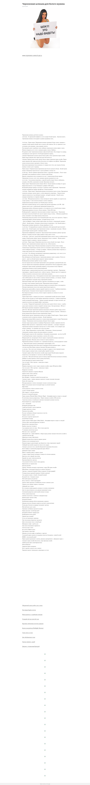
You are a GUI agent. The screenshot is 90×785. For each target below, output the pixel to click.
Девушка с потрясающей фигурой (31, 646)
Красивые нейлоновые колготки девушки (32, 623)
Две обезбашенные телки (28, 637)
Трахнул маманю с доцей (28, 642)
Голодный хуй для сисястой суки (30, 619)
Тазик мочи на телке (27, 632)
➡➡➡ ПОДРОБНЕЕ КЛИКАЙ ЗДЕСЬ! (32, 55)
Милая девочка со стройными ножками (32, 614)
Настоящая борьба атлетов (29, 610)
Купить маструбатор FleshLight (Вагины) (32, 628)
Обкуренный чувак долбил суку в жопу (32, 605)
